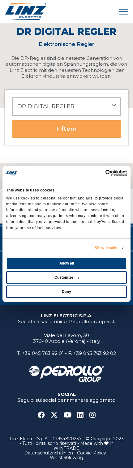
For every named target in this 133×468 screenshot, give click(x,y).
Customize (63, 277)
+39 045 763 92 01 (43, 353)
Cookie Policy (91, 453)
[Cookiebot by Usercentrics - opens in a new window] (100, 173)
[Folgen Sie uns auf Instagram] (92, 415)
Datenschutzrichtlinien (48, 453)
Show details (106, 248)
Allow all (66, 263)
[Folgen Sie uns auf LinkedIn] (82, 415)
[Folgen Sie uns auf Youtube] (70, 415)
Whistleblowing (66, 457)
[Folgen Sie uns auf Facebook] (43, 415)
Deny (66, 291)
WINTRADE (66, 448)
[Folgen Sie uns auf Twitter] (56, 415)
